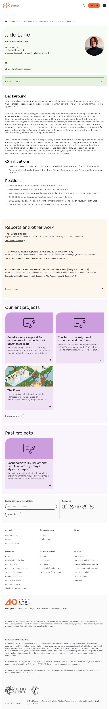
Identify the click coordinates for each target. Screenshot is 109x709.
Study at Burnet (46, 539)
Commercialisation (47, 551)
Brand (65, 609)
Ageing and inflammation (50, 572)
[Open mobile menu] (104, 5)
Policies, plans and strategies (86, 568)
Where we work (80, 576)
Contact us (78, 580)
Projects (8, 539)
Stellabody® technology (50, 568)
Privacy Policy (10, 609)
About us (77, 551)
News (76, 530)
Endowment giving (13, 580)
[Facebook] (64, 506)
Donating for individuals (15, 560)
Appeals (8, 556)
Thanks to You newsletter (15, 588)
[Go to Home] (6, 22)
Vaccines (43, 556)
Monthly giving (11, 564)
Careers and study (47, 530)
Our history (79, 556)
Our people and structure (84, 560)
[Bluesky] (71, 506)
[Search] (83, 5)
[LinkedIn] (6, 63)
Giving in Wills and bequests (16, 568)
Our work (8, 530)
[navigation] (54, 5)
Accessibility (55, 609)
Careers (43, 535)
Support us (9, 551)
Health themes (11, 535)
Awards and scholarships (84, 572)
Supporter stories (12, 584)
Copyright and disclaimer (38, 609)
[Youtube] (84, 506)
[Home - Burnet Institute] (11, 5)
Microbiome (45, 564)
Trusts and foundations (14, 572)
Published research (13, 543)
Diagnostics (45, 560)
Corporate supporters (14, 576)
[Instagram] (78, 506)
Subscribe (12, 514)
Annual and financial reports (86, 564)
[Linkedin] (91, 506)
